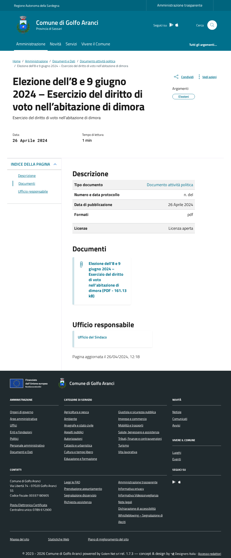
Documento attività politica (170, 185)
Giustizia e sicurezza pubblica (137, 412)
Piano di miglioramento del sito (108, 539)
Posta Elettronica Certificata (28, 504)
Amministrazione (30, 44)
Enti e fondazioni (21, 432)
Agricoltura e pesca (76, 412)
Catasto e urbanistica (78, 445)
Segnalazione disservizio (80, 495)
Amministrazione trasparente (179, 5)
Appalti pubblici (73, 432)
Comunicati (179, 418)
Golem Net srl (110, 553)
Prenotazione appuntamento (83, 488)
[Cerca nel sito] (212, 25)
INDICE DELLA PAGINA (30, 164)
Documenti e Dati (21, 451)
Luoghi (176, 452)
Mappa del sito (19, 539)
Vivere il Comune (95, 44)
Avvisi (176, 425)
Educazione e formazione (80, 458)
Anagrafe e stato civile (78, 425)
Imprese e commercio (132, 418)
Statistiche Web (58, 539)
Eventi (176, 459)
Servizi (71, 44)
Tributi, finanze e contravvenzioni (140, 438)
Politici (14, 438)
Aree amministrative (23, 418)
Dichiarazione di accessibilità (137, 508)
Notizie (176, 412)
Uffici (13, 425)
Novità (55, 44)
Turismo (123, 445)
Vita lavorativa (127, 451)
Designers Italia (185, 553)
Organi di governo (21, 412)
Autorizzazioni (73, 438)
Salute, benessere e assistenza (138, 432)
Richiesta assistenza (78, 502)
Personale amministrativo (27, 445)
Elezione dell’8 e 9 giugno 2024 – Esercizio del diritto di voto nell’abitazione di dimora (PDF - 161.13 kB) (108, 280)
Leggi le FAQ (72, 482)
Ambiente (70, 418)
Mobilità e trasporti (130, 425)
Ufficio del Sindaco (92, 337)
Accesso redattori (209, 553)
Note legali (125, 502)
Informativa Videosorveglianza (138, 495)
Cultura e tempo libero (78, 451)
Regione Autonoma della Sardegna (36, 5)
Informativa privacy (131, 488)
